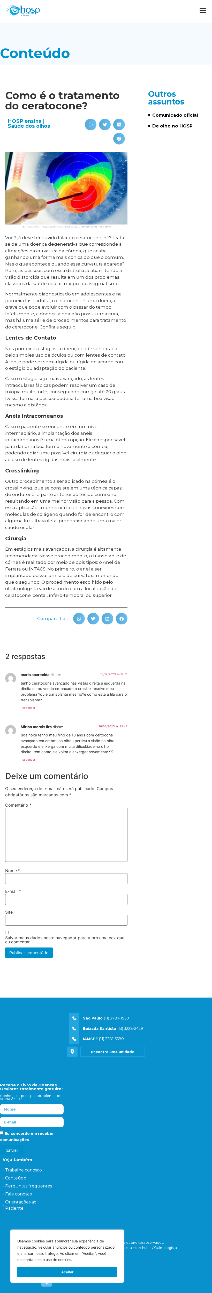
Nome (12, 871)
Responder (28, 708)
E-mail (13, 891)
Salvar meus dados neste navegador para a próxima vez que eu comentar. (64, 940)
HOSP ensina (25, 121)
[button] (90, 124)
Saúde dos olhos (29, 126)
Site (9, 912)
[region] (67, 1256)
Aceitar (67, 1272)
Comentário (18, 805)
